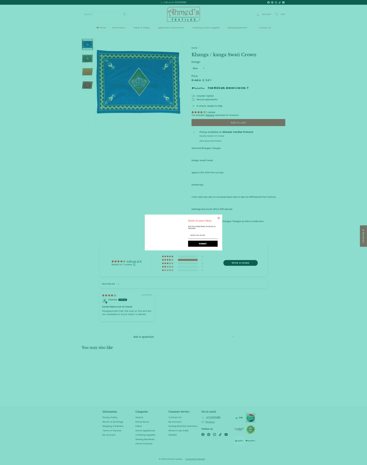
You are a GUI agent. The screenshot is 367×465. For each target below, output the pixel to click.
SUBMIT (203, 243)
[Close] (218, 218)
